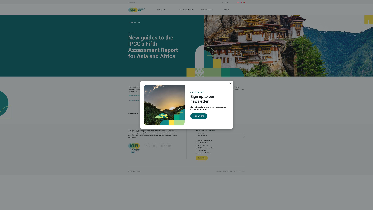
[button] (230, 83)
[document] (186, 105)
